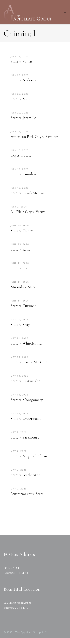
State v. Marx (21, 99)
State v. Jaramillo (23, 117)
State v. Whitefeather (27, 343)
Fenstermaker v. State (27, 493)
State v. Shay (20, 324)
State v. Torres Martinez (29, 362)
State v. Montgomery (27, 399)
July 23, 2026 (19, 56)
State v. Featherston (25, 475)
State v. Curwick (23, 305)
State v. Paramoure (25, 437)
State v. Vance (21, 61)
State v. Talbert (22, 230)
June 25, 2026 (20, 225)
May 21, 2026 (19, 319)
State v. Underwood (26, 418)
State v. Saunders (23, 174)
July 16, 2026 (19, 131)
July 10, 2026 (19, 169)
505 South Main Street (17, 603)
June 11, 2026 (20, 263)
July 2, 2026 (19, 206)
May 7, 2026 (19, 432)
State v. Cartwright (25, 381)
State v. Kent (20, 249)
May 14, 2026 (19, 357)
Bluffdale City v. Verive (28, 211)
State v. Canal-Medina (27, 193)
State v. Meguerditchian (29, 456)
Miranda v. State (23, 287)
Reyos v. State (21, 155)
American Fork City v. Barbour (34, 136)
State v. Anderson (24, 80)
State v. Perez (21, 268)
